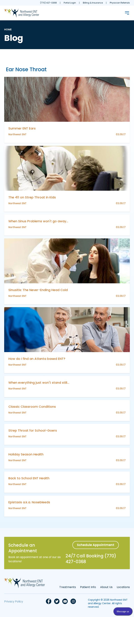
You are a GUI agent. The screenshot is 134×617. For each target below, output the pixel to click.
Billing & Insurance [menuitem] (93, 2)
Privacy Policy (13, 601)
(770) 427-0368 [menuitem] (48, 2)
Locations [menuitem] (123, 587)
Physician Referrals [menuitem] (120, 2)
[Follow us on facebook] (48, 601)
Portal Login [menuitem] (70, 2)
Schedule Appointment (95, 545)
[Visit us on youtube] (65, 601)
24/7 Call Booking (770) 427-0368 (91, 559)
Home (8, 29)
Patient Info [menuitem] (88, 587)
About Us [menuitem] (106, 587)
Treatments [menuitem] (67, 587)
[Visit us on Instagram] (73, 601)
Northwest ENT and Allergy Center (108, 601)
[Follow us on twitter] (56, 601)
